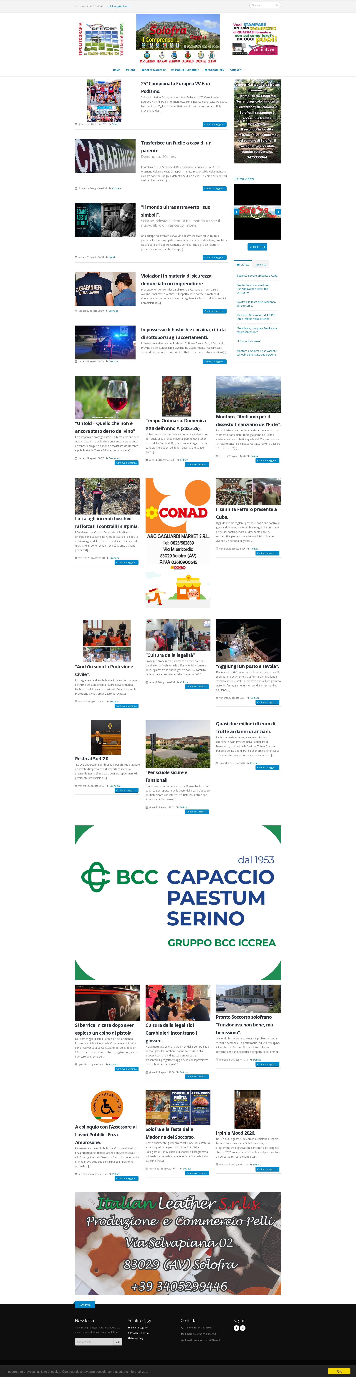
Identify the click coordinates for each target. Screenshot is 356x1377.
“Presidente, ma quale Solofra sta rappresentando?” (257, 330)
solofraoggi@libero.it (118, 6)
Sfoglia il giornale (186, 70)
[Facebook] (236, 1328)
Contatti (236, 70)
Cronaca (116, 188)
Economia (114, 458)
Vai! (118, 1341)
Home (116, 70)
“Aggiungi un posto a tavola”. (247, 666)
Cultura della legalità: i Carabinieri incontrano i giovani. (171, 1033)
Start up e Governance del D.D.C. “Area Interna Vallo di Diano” (256, 317)
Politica (254, 456)
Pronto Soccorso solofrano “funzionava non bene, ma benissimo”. (253, 288)
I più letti (244, 264)
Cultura (184, 460)
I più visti (261, 264)
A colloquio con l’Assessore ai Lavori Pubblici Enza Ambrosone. (106, 1134)
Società (114, 701)
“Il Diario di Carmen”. (249, 341)
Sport (115, 124)
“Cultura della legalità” (170, 655)
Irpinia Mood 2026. (235, 1133)
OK (339, 1371)
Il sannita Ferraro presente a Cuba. (257, 275)
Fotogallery (215, 70)
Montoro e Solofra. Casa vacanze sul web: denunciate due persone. (257, 352)
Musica (257, 1164)
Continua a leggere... (214, 124)
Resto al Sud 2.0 (91, 758)
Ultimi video (244, 178)
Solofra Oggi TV (155, 70)
